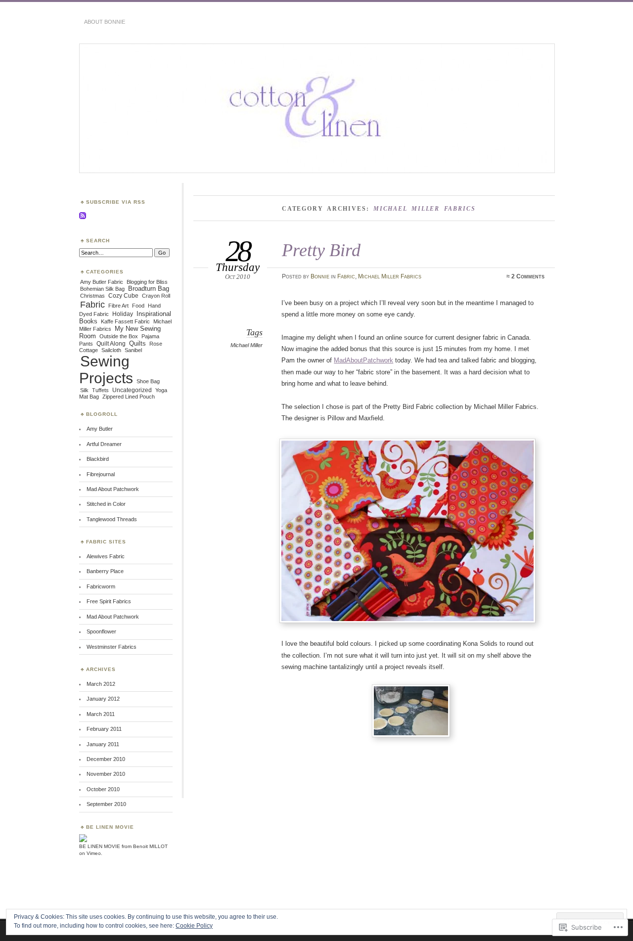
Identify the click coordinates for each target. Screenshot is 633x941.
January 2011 (103, 744)
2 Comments (527, 276)
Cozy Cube (123, 295)
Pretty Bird (321, 250)
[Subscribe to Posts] (82, 217)
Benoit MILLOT (150, 846)
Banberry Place (105, 571)
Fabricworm (101, 586)
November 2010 (106, 774)
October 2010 (103, 789)
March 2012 (101, 684)
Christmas (92, 296)
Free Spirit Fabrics (109, 601)
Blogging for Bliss (147, 282)
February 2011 (104, 729)
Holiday (122, 314)
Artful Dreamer (104, 444)
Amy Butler (100, 429)
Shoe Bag (148, 381)
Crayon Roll (156, 296)
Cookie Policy (194, 925)
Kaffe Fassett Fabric (125, 321)
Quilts (137, 343)
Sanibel (133, 350)
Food (138, 306)
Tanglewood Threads (112, 519)
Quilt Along (111, 343)
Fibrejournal (101, 474)
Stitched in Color (106, 504)
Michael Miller (246, 345)
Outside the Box (118, 336)
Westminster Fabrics (111, 647)
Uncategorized (132, 390)
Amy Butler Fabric (101, 282)
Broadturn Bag (148, 288)
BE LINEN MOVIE (99, 846)
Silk (84, 390)
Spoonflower (101, 631)
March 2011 (101, 714)
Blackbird (98, 459)
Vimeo (94, 853)
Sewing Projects (106, 369)
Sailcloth (111, 350)
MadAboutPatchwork (363, 360)
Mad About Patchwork (113, 489)
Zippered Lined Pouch (128, 397)
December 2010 (106, 759)
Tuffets (100, 390)
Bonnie (320, 276)
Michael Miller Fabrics (389, 276)
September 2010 (106, 804)
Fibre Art (118, 306)
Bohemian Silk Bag (102, 289)
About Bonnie (104, 22)
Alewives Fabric (106, 556)
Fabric (346, 276)
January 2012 (103, 699)
